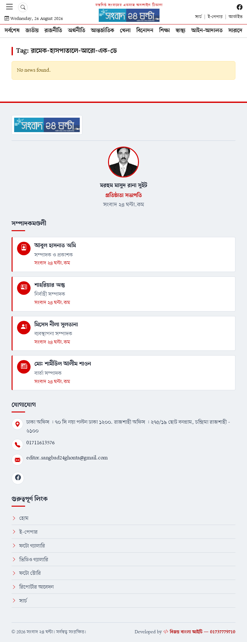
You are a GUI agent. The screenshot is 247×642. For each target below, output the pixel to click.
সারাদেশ (237, 30)
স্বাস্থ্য (181, 30)
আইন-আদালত (207, 30)
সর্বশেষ (12, 30)
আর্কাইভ (235, 17)
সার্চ (198, 17)
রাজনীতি (53, 30)
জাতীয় (32, 30)
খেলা (125, 30)
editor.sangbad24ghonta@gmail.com (67, 458)
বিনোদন (144, 30)
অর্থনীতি (76, 30)
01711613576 (40, 443)
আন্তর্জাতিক (102, 30)
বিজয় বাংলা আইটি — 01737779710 (202, 632)
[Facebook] (18, 478)
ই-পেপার (215, 17)
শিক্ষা (164, 30)
